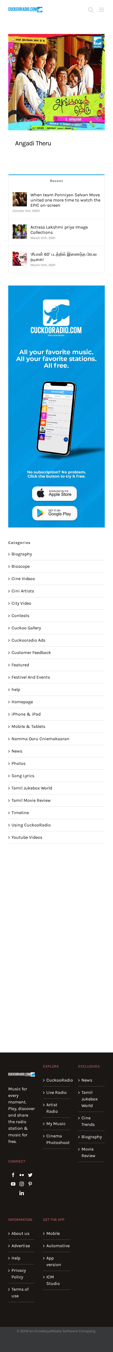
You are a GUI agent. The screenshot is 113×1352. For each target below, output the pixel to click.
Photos (19, 763)
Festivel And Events (31, 677)
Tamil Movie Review (31, 800)
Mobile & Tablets (28, 726)
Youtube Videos (27, 837)
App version (53, 1261)
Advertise (21, 1245)
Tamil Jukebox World (32, 788)
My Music (56, 1123)
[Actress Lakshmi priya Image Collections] (20, 227)
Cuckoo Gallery (26, 627)
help (16, 689)
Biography (22, 554)
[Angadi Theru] (56, 82)
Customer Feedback (31, 652)
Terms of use (20, 1292)
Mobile (53, 1233)
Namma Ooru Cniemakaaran (40, 738)
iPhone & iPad (26, 714)
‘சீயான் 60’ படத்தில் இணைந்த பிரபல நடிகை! (63, 257)
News (17, 751)
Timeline (20, 812)
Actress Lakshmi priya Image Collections (59, 229)
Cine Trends (88, 1121)
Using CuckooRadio (31, 825)
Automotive (56, 1245)
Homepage (22, 701)
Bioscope (21, 566)
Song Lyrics (23, 775)
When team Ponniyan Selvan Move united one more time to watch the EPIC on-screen (65, 200)
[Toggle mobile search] (91, 10)
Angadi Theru (33, 143)
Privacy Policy (19, 1273)
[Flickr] (21, 1175)
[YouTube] (13, 1184)
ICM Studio (53, 1280)
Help (16, 1258)
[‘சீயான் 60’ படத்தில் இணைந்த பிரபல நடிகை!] (20, 254)
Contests (20, 615)
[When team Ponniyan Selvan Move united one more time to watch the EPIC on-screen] (20, 195)
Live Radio (56, 1092)
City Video (21, 603)
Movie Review (88, 1152)
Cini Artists (23, 590)
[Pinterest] (30, 1184)
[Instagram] (21, 1184)
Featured (20, 664)
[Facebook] (13, 1175)
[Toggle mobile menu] (102, 10)
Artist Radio (52, 1108)
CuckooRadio (56, 1080)
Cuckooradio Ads (28, 640)
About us (20, 1233)
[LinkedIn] (21, 1193)
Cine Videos (23, 578)
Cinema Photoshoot (56, 1139)
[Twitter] (30, 1175)
